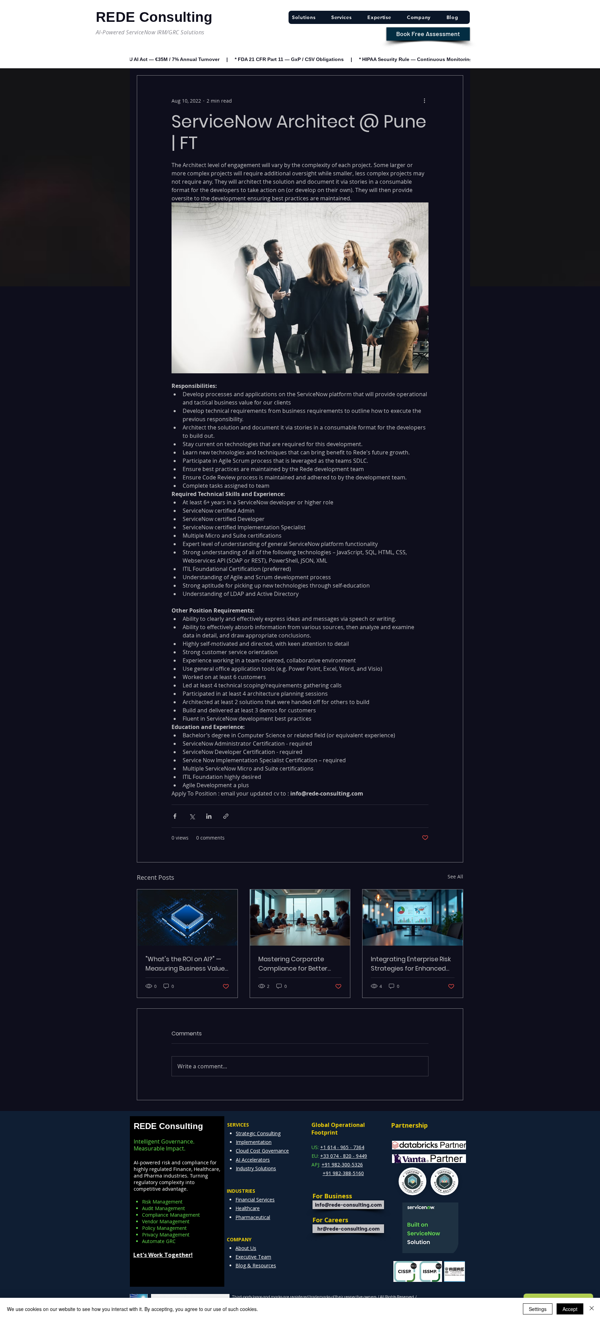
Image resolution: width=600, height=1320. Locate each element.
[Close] (592, 1308)
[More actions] (424, 100)
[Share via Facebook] (175, 816)
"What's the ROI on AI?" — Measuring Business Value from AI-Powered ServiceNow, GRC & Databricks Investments (185, 964)
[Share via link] (226, 816)
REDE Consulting (168, 1126)
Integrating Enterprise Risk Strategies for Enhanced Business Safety (411, 964)
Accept (569, 1308)
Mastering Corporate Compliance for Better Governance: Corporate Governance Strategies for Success (299, 964)
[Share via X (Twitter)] (192, 816)
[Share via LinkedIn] (209, 816)
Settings (538, 1308)
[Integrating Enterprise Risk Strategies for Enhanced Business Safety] (412, 917)
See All (455, 876)
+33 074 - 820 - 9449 (343, 1156)
